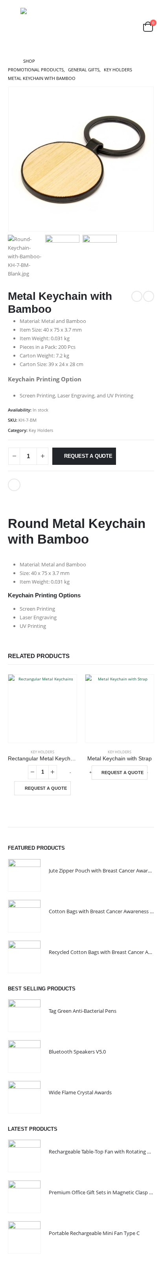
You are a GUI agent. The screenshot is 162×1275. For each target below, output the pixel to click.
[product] (42, 709)
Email (14, 485)
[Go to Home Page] (10, 61)
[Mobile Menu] (13, 26)
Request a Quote (88, 456)
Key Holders (41, 430)
